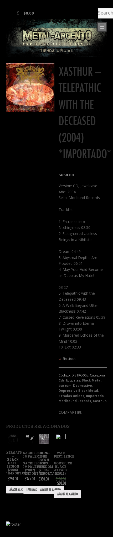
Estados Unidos (71, 396)
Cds (62, 380)
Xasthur (99, 401)
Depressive (82, 385)
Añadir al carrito (19, 489)
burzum (65, 385)
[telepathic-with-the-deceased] (30, 87)
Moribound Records (75, 401)
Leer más (32, 490)
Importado (95, 396)
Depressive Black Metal (78, 390)
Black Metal (91, 380)
